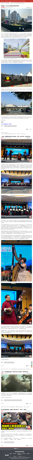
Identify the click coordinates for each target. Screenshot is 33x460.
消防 (17, 400)
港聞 (2, 373)
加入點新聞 (23, 453)
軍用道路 (14, 126)
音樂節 (6, 126)
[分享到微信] (31, 364)
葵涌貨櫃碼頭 (7, 400)
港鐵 (5, 442)
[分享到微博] (31, 367)
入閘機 (12, 442)
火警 (14, 400)
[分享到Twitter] (31, 365)
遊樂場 (9, 442)
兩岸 (2, 138)
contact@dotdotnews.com (24, 456)
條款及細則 (19, 454)
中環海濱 (10, 126)
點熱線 (10, 453)
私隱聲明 (28, 453)
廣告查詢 (14, 453)
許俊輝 (12, 362)
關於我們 (18, 453)
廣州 (9, 362)
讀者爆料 (3, 7)
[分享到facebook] (31, 363)
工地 (20, 400)
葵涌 (11, 400)
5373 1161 (17, 456)
